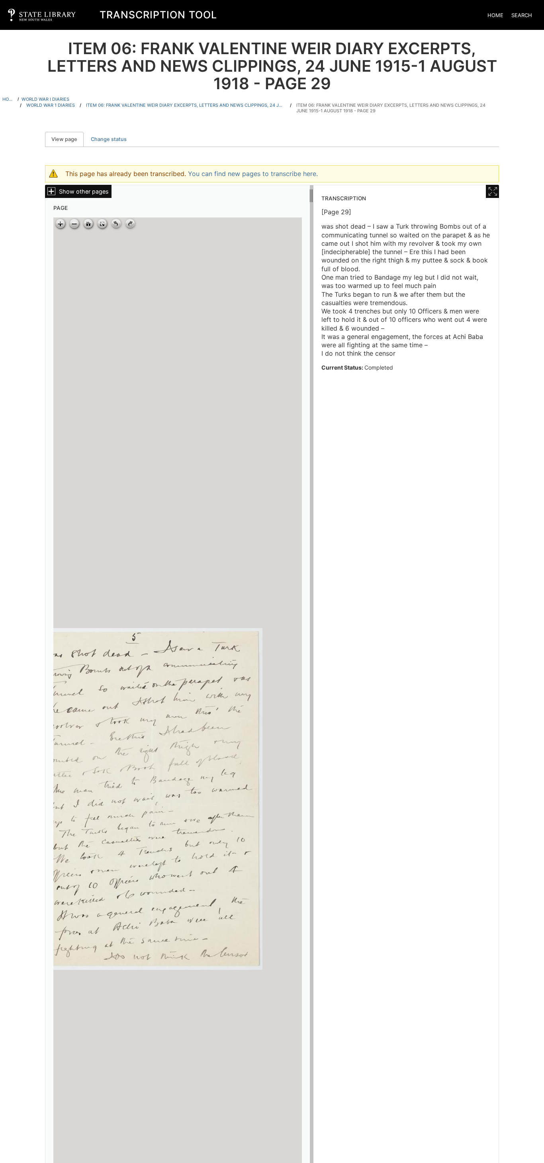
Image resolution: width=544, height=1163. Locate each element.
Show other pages (84, 191)
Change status (109, 139)
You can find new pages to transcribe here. (253, 174)
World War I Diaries (45, 99)
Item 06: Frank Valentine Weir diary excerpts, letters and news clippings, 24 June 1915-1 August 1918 (185, 105)
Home (495, 15)
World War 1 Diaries (50, 105)
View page (67, 139)
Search (521, 15)
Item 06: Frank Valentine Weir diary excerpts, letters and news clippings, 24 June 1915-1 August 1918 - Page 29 (390, 108)
